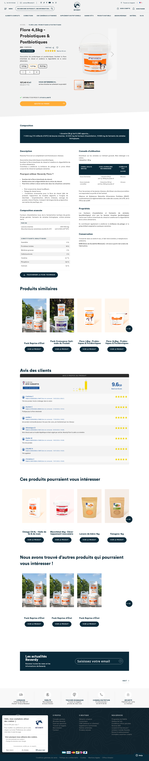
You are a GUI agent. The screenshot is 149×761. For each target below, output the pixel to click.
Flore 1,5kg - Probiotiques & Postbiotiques (89, 342)
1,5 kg (23, 66)
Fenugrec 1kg (117, 534)
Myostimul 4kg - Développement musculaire (62, 533)
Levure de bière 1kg (89, 534)
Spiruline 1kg (6, 534)
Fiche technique (27, 51)
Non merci (9, 750)
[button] (141, 3)
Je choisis (25, 750)
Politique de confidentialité (68, 757)
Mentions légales (94, 757)
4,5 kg (33, 66)
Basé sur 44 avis (61, 51)
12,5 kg (42, 66)
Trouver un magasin (129, 2)
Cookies (83, 757)
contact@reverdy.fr (28, 2)
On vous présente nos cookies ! (15, 739)
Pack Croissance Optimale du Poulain (61, 342)
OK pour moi (40, 750)
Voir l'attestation (31, 388)
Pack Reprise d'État (34, 343)
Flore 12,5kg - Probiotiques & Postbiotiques (116, 342)
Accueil (22, 24)
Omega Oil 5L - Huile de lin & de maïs (34, 533)
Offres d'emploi (107, 757)
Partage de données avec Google (16, 741)
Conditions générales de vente (46, 757)
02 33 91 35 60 (11, 2)
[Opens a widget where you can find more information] (139, 755)
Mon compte (125, 8)
